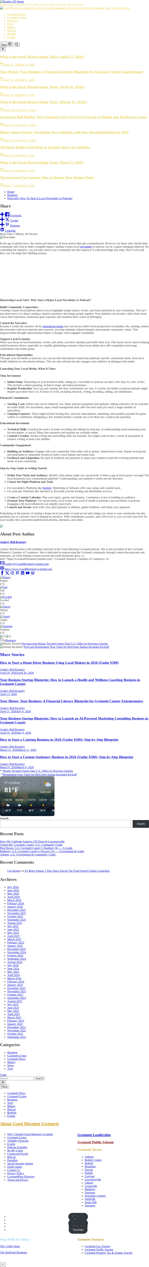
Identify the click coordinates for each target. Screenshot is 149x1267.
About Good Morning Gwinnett (29, 1123)
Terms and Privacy (18, 1179)
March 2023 (14, 1017)
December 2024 (16, 949)
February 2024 (15, 981)
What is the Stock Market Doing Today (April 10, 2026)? (42, 87)
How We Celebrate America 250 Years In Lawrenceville (32, 841)
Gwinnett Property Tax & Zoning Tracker (108, 1252)
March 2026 (14, 900)
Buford (89, 1163)
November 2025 (16, 913)
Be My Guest (15, 1150)
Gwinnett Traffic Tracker (99, 1249)
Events (11, 37)
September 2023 (16, 997)
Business (12, 20)
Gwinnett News (16, 14)
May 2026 (13, 893)
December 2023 (16, 988)
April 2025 (13, 936)
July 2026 (13, 887)
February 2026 (15, 903)
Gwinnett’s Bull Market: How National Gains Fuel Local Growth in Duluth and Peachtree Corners (73, 117)
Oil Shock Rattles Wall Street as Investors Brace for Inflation (45, 147)
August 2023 (14, 1001)
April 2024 (13, 975)
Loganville (91, 1186)
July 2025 (13, 926)
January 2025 (15, 945)
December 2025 (16, 909)
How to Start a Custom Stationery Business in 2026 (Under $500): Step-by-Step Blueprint (66, 757)
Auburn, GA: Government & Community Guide (28, 854)
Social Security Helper (20, 1163)
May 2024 (13, 971)
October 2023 (15, 994)
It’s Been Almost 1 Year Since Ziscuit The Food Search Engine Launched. (67, 870)
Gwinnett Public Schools (95, 1142)
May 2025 (13, 932)
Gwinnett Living (16, 17)
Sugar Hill (90, 1202)
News (10, 1065)
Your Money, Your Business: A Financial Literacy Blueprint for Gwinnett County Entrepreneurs (71, 72)
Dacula (89, 1169)
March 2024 (14, 978)
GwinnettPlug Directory (21, 1176)
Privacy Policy (15, 1173)
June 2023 (13, 1007)
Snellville (90, 1199)
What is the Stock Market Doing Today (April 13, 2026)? (42, 57)
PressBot (12, 1160)
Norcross (90, 1192)
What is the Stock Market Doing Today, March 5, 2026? (42, 162)
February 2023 (15, 1020)
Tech (10, 24)
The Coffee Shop (10, 1246)
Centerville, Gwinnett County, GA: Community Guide (31, 844)
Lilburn (89, 1182)
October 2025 (15, 916)
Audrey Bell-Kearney (13, 542)
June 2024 (13, 968)
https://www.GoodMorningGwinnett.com (28, 569)
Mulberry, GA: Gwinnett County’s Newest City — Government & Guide (42, 851)
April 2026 (13, 896)
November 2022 (16, 1030)
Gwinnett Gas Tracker (97, 1246)
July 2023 (13, 1004)
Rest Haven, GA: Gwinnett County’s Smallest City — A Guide (36, 848)
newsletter (86, 246)
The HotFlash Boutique (13, 1252)
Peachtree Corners (95, 1195)
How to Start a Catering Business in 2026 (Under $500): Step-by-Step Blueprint (59, 739)
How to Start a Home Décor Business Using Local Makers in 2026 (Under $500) (59, 663)
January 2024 (15, 984)
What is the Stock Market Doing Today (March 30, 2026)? (43, 102)
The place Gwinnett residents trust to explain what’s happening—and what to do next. (81, 8)
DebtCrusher (14, 1166)
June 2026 (13, 890)
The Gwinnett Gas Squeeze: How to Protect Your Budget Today (47, 177)
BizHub (11, 33)
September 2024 (16, 958)
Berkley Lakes (93, 1159)
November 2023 (16, 991)
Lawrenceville (93, 1179)
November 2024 (16, 952)
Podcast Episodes (17, 1147)
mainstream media (53, 326)
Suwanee (90, 1205)
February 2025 (15, 942)
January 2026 (15, 906)
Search (4, 818)
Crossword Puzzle (17, 1153)
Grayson (89, 1176)
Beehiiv (47, 487)
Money (11, 27)
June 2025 (13, 929)
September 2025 (16, 919)
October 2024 (15, 955)
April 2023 (13, 1014)
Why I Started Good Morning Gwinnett (30, 1134)
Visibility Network (18, 1140)
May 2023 (13, 1010)
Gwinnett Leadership (94, 1135)
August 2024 (14, 962)
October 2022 (15, 1033)
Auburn (89, 1156)
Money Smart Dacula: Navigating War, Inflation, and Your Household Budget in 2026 (64, 132)
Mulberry (90, 1189)
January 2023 (15, 1024)
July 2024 (13, 965)
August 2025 (14, 922)
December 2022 (16, 1027)
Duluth (89, 1172)
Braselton (90, 1166)
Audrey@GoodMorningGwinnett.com (26, 564)
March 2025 (14, 939)
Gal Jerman (13, 870)
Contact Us (13, 1170)
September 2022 (16, 1037)
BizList (11, 30)
